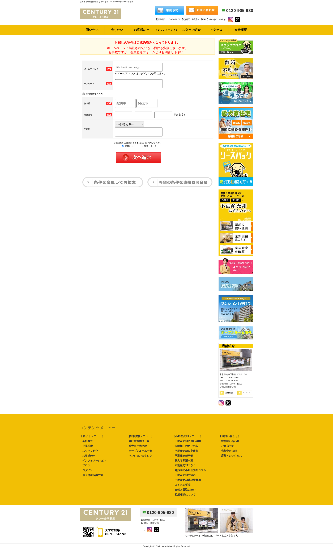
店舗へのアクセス (231, 455)
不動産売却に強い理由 (188, 441)
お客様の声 (88, 455)
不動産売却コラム (185, 465)
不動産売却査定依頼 (186, 450)
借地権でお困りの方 (186, 445)
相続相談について (185, 494)
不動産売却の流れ (185, 475)
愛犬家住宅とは (138, 445)
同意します (129, 146)
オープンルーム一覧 (140, 450)
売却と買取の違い (185, 489)
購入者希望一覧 (184, 460)
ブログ (86, 465)
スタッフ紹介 (90, 450)
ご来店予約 (227, 445)
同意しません (150, 146)
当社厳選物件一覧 (139, 441)
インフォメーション (94, 460)
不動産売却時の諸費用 (188, 479)
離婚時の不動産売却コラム (190, 470)
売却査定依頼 (229, 450)
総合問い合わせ (230, 441)
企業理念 (87, 445)
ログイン (87, 470)
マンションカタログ (140, 455)
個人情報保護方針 (92, 475)
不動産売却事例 (184, 455)
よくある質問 (182, 484)
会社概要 (87, 441)
